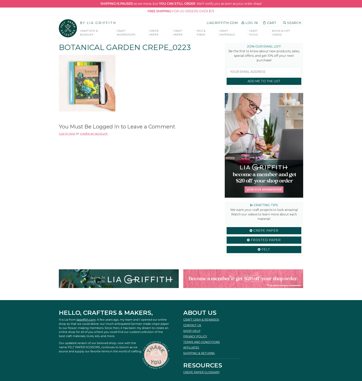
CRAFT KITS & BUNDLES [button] (89, 32)
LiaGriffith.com (222, 23)
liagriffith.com (86, 319)
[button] (250, 23)
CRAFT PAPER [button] (178, 32)
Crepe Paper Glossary (201, 372)
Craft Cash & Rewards (201, 319)
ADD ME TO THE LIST (264, 81)
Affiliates (191, 347)
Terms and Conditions (201, 342)
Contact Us (192, 325)
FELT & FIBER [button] (201, 32)
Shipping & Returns (199, 353)
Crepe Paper (265, 230)
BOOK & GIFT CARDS (281, 32)
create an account (94, 133)
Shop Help (191, 331)
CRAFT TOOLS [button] (253, 32)
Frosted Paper (265, 240)
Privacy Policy (195, 336)
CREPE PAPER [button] (154, 32)
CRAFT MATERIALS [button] (227, 32)
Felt (265, 249)
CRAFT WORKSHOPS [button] (126, 32)
